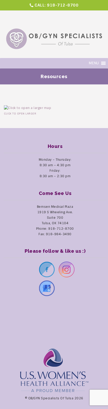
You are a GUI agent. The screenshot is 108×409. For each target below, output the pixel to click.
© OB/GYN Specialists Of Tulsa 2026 (54, 398)
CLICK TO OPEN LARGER (20, 113)
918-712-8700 (62, 5)
